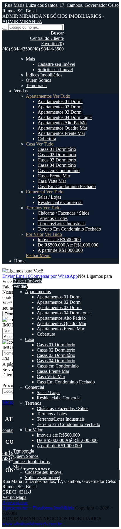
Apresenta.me (15, 502)
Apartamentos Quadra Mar (62, 127)
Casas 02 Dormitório (57, 154)
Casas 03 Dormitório (57, 159)
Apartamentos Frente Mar (61, 133)
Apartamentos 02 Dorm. (60, 106)
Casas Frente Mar (54, 175)
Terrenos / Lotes (53, 218)
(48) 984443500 (17, 48)
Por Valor (34, 234)
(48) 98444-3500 (48, 48)
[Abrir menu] (3, 270)
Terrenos (34, 207)
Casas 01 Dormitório (57, 149)
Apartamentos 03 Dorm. (60, 112)
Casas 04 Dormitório (57, 165)
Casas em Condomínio (59, 170)
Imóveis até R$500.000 (59, 239)
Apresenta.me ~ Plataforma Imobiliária (38, 507)
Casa (30, 143)
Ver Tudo (61, 96)
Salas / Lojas (49, 197)
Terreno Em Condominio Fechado (69, 228)
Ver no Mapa (14, 497)
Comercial (35, 191)
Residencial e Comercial (60, 202)
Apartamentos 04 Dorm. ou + (65, 117)
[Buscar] (4, 29)
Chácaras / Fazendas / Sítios (63, 212)
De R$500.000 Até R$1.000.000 (68, 244)
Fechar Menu (38, 255)
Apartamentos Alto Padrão (62, 122)
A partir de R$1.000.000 (60, 250)
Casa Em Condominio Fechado (67, 186)
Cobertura (47, 138)
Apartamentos (39, 96)
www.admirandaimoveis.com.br (32, 523)
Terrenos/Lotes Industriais (61, 223)
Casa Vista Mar (52, 181)
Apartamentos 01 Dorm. (60, 101)
